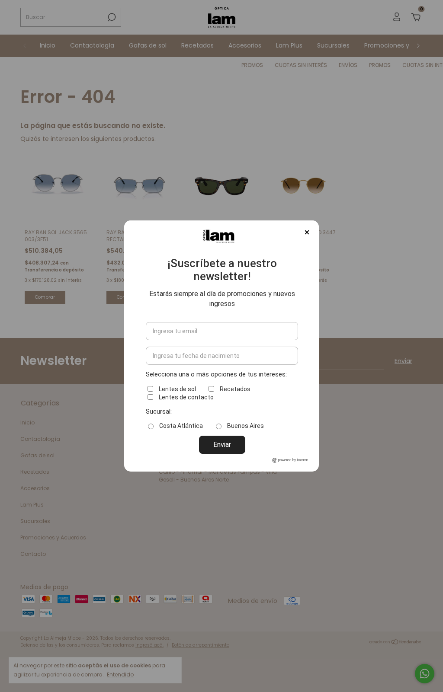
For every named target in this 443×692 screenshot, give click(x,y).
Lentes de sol (177, 389)
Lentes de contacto (186, 397)
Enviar (222, 444)
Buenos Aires (245, 425)
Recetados (235, 389)
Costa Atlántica (181, 425)
